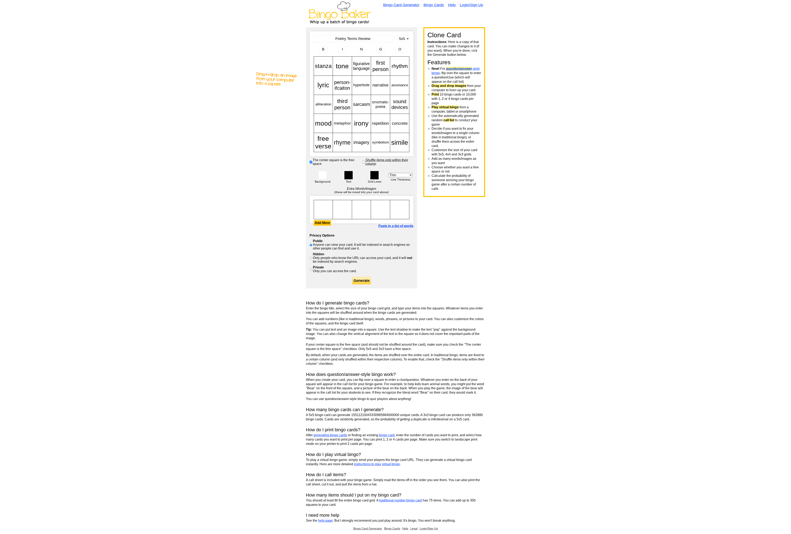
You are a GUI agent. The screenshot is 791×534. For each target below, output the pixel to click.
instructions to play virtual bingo (377, 464)
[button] (322, 175)
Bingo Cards (434, 5)
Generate (361, 281)
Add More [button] (322, 223)
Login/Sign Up (471, 5)
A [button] (316, 51)
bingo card (386, 435)
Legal (414, 528)
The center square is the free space (333, 162)
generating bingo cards (330, 435)
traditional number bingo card (400, 500)
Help (452, 5)
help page (325, 520)
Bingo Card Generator (401, 5)
